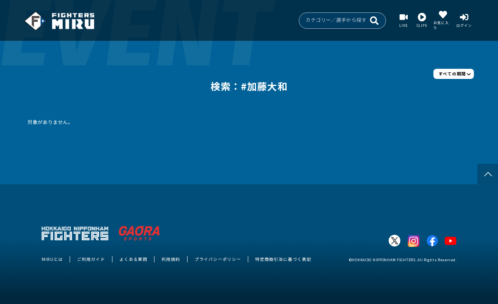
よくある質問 (133, 259)
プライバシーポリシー (218, 259)
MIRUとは (52, 259)
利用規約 (170, 259)
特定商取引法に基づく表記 (283, 259)
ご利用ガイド (91, 259)
